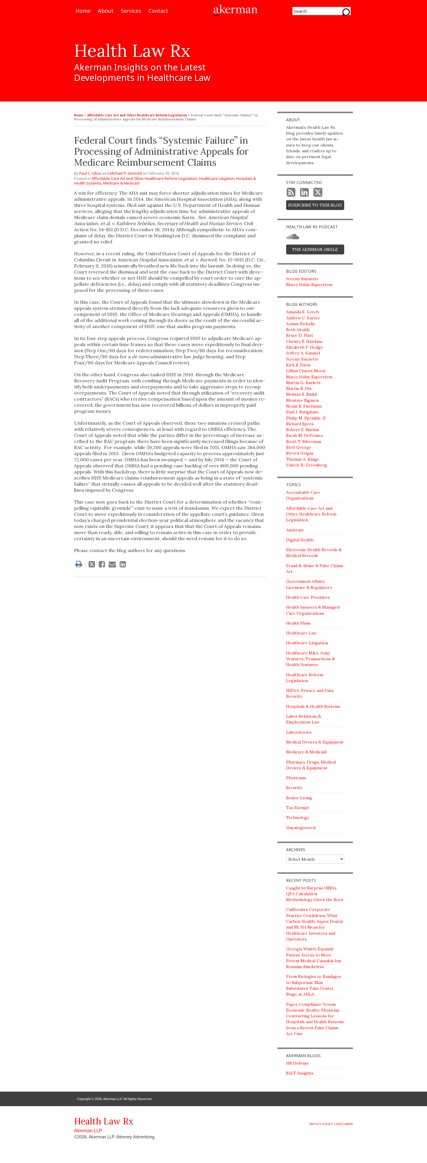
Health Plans (298, 623)
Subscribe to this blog (315, 205)
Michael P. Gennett (126, 173)
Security (294, 787)
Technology (297, 817)
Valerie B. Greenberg (306, 465)
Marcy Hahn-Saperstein (309, 284)
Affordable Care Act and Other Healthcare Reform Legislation (137, 115)
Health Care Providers (308, 597)
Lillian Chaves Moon (305, 370)
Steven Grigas (299, 453)
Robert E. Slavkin (302, 429)
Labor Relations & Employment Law (303, 719)
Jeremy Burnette (302, 278)
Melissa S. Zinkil (301, 394)
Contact (158, 11)
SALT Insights (299, 1073)
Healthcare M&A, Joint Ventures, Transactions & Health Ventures (310, 659)
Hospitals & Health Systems (313, 706)
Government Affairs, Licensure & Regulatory (309, 584)
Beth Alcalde (298, 329)
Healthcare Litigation (307, 642)
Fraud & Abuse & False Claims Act (314, 568)
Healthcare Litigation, (217, 178)
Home (83, 11)
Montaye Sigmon (302, 400)
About (106, 11)
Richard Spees (300, 423)
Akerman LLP (88, 1130)
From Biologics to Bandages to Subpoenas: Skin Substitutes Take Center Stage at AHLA (313, 985)
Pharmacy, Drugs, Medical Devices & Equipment (311, 764)
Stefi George (298, 447)
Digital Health (299, 539)
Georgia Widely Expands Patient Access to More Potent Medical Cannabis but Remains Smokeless (313, 957)
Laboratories (299, 732)
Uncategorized (300, 827)
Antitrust (295, 530)
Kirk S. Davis (298, 365)
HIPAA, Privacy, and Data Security (309, 693)
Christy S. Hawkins (304, 341)
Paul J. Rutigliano (302, 412)
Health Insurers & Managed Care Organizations (313, 610)
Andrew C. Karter (303, 318)
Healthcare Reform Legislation (304, 677)
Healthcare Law (301, 633)
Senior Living (299, 797)
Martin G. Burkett (303, 382)
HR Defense (297, 1063)
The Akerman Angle (315, 249)
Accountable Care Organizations (303, 495)
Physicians (296, 777)
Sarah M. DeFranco (304, 435)
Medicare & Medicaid (121, 183)
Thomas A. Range (303, 459)
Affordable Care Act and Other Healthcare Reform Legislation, (145, 178)
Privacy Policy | (322, 1124)
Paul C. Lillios (90, 173)
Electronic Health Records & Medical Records (314, 552)
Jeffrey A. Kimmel (303, 353)
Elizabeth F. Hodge (304, 347)
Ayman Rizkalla (300, 323)
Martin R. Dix (298, 388)
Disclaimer (344, 1124)
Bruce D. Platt (299, 335)
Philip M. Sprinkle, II (306, 418)
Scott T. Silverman (303, 441)
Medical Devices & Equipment (314, 742)
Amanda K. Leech (302, 311)
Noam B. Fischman (304, 406)
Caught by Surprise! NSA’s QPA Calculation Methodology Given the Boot (314, 893)
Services (131, 11)
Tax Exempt (297, 807)
